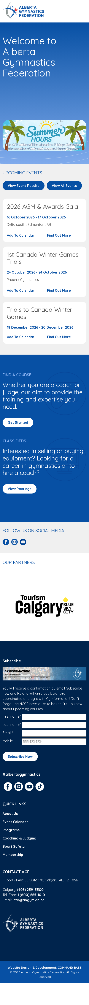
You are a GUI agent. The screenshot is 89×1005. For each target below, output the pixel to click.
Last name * (12, 724)
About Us (10, 813)
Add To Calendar (21, 235)
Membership (13, 854)
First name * (12, 716)
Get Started (18, 422)
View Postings (19, 489)
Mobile (8, 741)
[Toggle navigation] (81, 10)
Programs (11, 830)
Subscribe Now (20, 756)
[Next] (84, 605)
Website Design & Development (32, 968)
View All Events (64, 185)
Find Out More (59, 235)
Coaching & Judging (19, 838)
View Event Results (23, 185)
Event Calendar (15, 822)
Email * (8, 733)
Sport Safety (14, 846)
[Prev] (5, 605)
